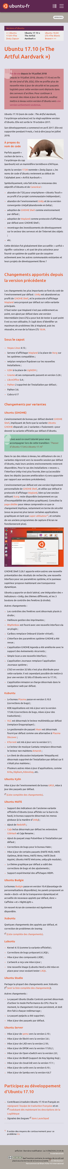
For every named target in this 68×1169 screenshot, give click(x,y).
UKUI (51, 785)
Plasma (22, 699)
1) (47, 515)
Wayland (25, 218)
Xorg (54, 352)
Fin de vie (15, 73)
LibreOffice (13, 379)
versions (58, 17)
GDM (10, 370)
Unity (41, 201)
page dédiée (11, 504)
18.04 (42, 329)
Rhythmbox (13, 624)
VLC (9, 720)
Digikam (17, 771)
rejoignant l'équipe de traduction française (29, 1105)
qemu (25, 1033)
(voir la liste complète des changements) (28, 987)
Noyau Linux (13, 347)
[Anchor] (7, 49)
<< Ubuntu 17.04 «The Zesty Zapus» (12, 35)
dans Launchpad (40, 1118)
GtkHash (11, 833)
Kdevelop (28, 771)
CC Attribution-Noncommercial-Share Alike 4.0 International (45, 1162)
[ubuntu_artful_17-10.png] (34, 565)
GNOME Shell (28, 209)
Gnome (11, 374)
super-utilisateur (38, 515)
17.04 (25, 169)
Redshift (21, 824)
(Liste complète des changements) (25, 794)
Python (11, 384)
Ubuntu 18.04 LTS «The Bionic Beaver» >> (52, 35)
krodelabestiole (57, 1153)
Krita (9, 771)
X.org (16, 496)
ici (18, 1133)
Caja (9, 829)
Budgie (19, 886)
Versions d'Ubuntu (15, 28)
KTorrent (12, 741)
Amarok (37, 750)
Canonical (35, 186)
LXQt (43, 970)
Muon (39, 729)
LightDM (31, 370)
